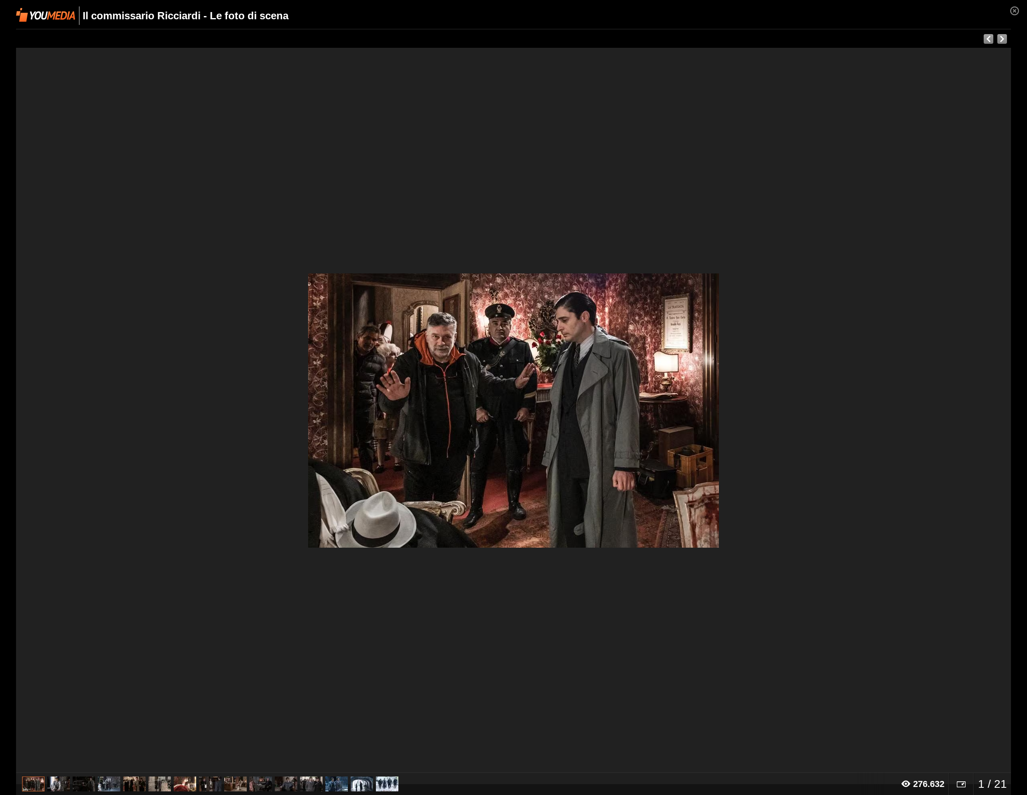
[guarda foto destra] (613, 410)
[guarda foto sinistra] (115, 410)
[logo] (45, 15)
